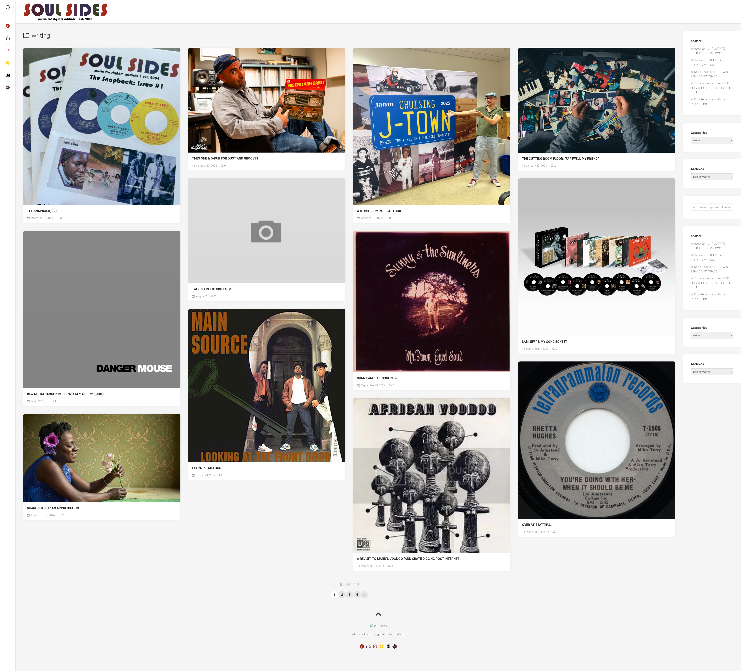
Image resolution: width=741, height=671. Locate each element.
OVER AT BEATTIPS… (537, 525)
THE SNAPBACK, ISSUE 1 (45, 211)
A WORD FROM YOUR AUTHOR (379, 211)
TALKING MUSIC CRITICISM (211, 289)
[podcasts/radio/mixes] (8, 38)
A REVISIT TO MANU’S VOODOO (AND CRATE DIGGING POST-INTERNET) (409, 559)
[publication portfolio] (8, 75)
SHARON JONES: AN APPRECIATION (53, 508)
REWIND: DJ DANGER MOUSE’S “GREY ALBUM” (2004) (65, 394)
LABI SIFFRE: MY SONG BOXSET (544, 342)
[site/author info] (8, 25)
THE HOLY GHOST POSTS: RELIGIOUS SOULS (711, 88)
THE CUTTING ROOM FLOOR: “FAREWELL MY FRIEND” (560, 158)
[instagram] (8, 50)
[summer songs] (8, 63)
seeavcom (700, 48)
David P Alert (701, 71)
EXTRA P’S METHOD (206, 468)
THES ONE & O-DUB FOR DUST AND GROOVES (225, 158)
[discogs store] (8, 87)
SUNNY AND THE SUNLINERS (377, 378)
